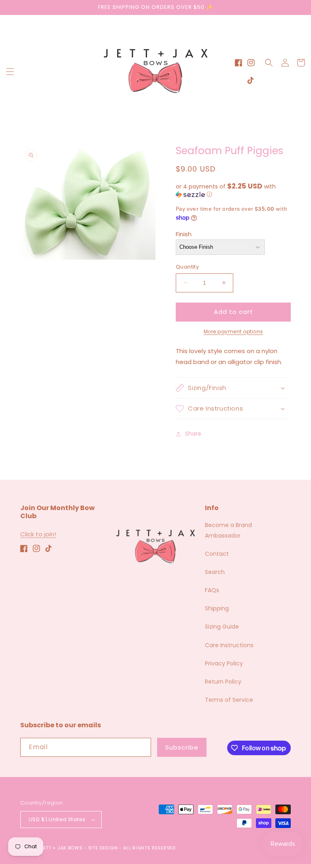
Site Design (103, 848)
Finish (184, 234)
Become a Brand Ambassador (228, 530)
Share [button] (193, 434)
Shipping (217, 608)
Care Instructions (229, 645)
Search (215, 572)
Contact (217, 554)
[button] (10, 71)
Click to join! (38, 534)
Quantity (187, 267)
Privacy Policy (224, 663)
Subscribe (181, 747)
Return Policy (223, 682)
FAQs (212, 590)
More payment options (233, 331)
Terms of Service (229, 700)
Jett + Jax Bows (61, 848)
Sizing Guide (222, 627)
